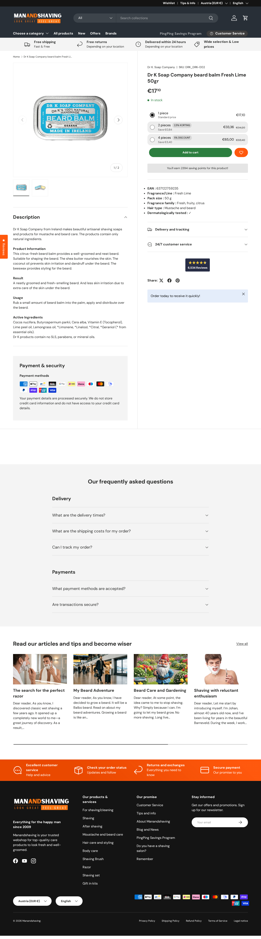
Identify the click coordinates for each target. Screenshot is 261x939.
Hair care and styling (98, 842)
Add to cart (190, 152)
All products (63, 33)
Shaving (88, 818)
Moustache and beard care (103, 834)
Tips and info (146, 813)
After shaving (92, 826)
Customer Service (150, 805)
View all (242, 644)
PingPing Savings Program (180, 33)
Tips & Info (187, 3)
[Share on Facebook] (169, 280)
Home (16, 56)
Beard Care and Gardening (160, 690)
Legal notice (241, 920)
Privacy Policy (147, 920)
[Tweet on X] (161, 280)
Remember (145, 859)
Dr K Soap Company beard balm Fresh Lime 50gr (48, 56)
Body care (90, 851)
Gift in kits (90, 883)
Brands (111, 33)
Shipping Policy (170, 920)
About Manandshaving (153, 821)
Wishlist (169, 3)
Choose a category (28, 33)
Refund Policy (194, 920)
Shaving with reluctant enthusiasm (216, 693)
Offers (95, 33)
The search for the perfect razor (39, 693)
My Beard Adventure (93, 690)
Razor (87, 867)
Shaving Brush (93, 859)
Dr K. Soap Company (161, 67)
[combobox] (145, 18)
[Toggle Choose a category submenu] (47, 33)
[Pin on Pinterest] (178, 280)
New (81, 33)
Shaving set (91, 875)
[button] (245, 17)
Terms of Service (217, 920)
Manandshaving (31, 920)
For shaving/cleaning (98, 810)
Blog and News (148, 829)
